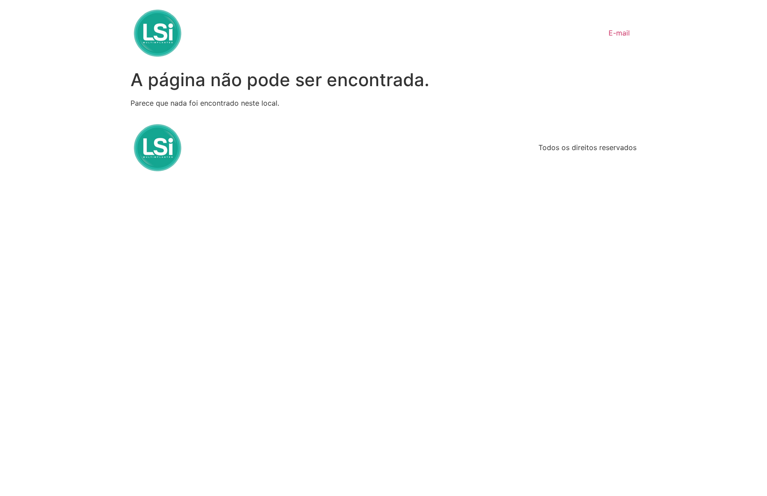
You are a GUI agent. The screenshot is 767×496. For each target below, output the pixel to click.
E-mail (619, 32)
